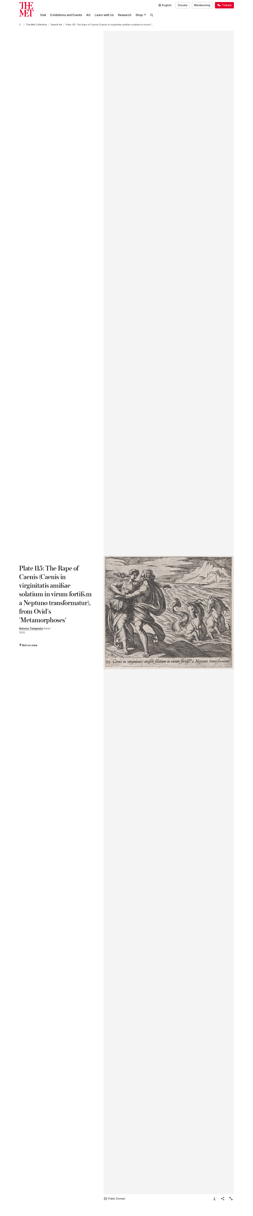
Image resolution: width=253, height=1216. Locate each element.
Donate (182, 5)
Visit (43, 15)
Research (124, 15)
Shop (139, 15)
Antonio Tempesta (31, 628)
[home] (20, 25)
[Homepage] (26, 9)
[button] (169, 612)
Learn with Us (104, 15)
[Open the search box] (151, 15)
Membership (202, 5)
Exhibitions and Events (66, 15)
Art (88, 15)
